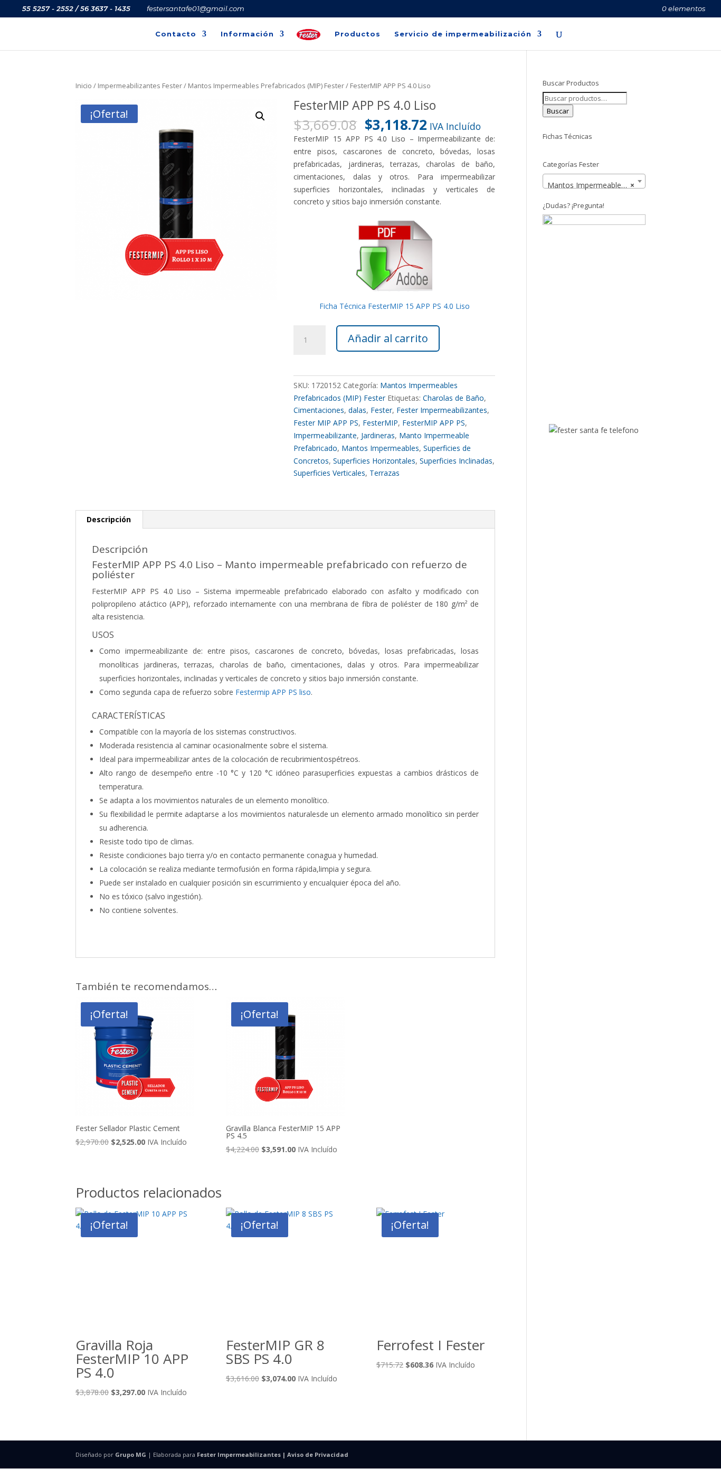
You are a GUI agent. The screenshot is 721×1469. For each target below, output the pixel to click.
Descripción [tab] (109, 519)
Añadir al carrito (388, 338)
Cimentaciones (318, 410)
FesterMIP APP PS (433, 423)
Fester (381, 410)
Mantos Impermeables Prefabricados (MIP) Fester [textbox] (596, 185)
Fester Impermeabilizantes (441, 410)
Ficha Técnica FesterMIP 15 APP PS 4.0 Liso (394, 306)
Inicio (83, 85)
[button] (260, 116)
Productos (358, 34)
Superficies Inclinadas (456, 461)
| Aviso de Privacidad (314, 1454)
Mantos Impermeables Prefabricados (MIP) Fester (266, 85)
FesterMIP (380, 423)
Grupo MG (130, 1454)
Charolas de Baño (453, 398)
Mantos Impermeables (380, 448)
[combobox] (594, 181)
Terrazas (384, 473)
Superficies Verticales (329, 473)
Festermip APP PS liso (273, 692)
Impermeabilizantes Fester (140, 85)
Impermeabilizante (325, 435)
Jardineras (378, 435)
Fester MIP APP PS (325, 423)
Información (247, 34)
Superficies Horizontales (374, 461)
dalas (357, 410)
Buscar (558, 111)
